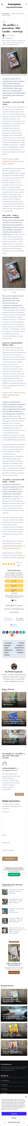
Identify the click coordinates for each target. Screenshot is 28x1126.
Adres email (6, 842)
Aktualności (6, 1014)
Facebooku (19, 555)
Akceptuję (14, 1113)
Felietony (5, 1085)
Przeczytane (14, 4)
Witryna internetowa (8, 850)
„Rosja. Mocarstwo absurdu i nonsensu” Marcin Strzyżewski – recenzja (13, 1053)
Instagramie (20, 557)
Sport (4, 21)
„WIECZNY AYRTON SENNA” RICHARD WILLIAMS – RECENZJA (13, 395)
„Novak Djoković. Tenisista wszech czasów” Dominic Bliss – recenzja (13, 721)
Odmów (14, 1118)
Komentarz (5, 812)
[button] (25, 1096)
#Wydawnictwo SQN (13, 44)
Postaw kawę (14, 874)
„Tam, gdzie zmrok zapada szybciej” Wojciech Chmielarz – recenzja (13, 1035)
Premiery (5, 1089)
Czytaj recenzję (14, 972)
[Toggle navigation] (2, 4)
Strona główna (5, 13)
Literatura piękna (8, 997)
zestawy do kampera (9, 768)
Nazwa (4, 835)
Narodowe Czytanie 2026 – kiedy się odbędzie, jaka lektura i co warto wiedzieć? (14, 1018)
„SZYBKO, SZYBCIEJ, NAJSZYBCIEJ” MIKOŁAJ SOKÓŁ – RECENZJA (13, 161)
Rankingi (4, 1093)
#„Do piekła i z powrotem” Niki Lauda (13, 40)
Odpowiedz (19, 794)
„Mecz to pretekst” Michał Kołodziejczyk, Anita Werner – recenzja (14, 737)
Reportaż (5, 1048)
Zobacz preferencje (14, 1122)
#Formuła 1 (5, 44)
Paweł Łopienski (11, 35)
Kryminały (5, 1031)
